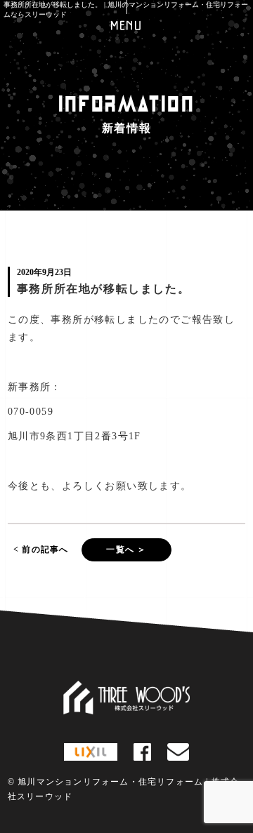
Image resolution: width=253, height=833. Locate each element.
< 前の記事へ (40, 549)
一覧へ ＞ (126, 549)
